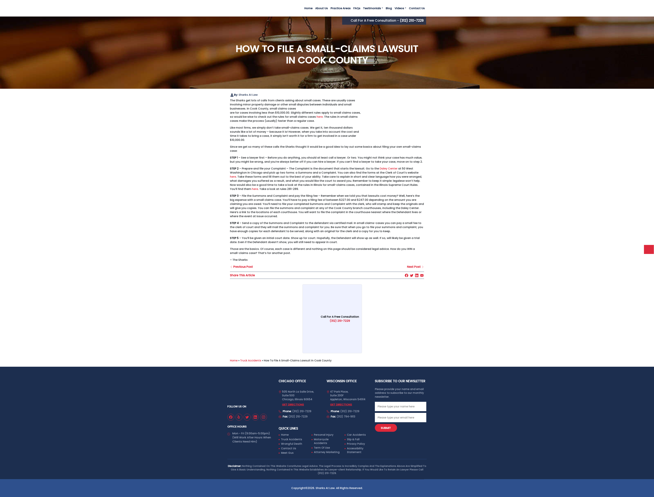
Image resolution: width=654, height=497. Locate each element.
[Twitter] (411, 275)
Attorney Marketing (327, 452)
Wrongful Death (291, 444)
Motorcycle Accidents (321, 441)
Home (308, 8)
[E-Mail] (422, 275)
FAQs (356, 8)
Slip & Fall (353, 439)
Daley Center (389, 168)
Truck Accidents (250, 360)
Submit (386, 428)
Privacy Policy (356, 444)
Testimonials (372, 8)
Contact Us (417, 8)
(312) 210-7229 (301, 411)
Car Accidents (356, 435)
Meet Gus (287, 453)
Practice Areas (341, 8)
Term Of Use (322, 447)
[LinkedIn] (417, 275)
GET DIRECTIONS (293, 405)
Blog (389, 8)
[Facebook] (406, 275)
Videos (399, 8)
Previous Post (243, 267)
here (320, 117)
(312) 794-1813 (346, 416)
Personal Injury (323, 435)
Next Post (414, 267)
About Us (321, 8)
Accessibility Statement (355, 450)
